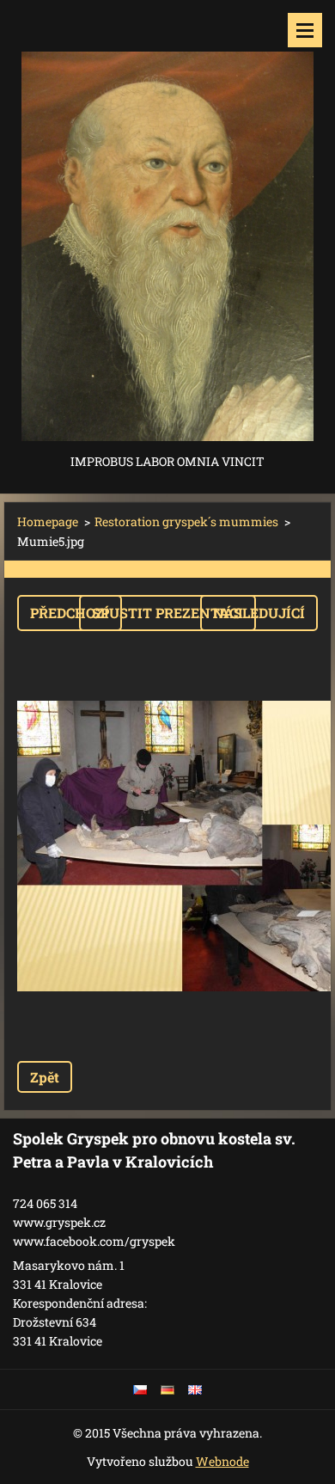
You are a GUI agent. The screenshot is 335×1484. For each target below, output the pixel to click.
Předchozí (69, 613)
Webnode (222, 1461)
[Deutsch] (167, 1389)
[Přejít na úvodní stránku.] (167, 225)
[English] (195, 1389)
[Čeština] (140, 1389)
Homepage (47, 521)
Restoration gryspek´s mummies (186, 521)
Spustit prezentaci (167, 613)
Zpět (44, 1077)
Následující (259, 613)
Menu (305, 30)
